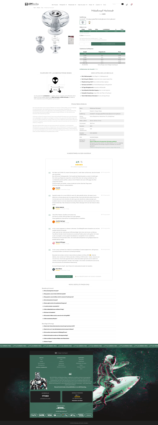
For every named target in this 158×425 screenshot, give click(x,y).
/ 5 (77, 396)
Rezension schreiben (64, 276)
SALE (104, 4)
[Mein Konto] (127, 5)
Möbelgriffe (62, 4)
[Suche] (122, 4)
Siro (42, 7)
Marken (90, 4)
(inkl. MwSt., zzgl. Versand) (84, 32)
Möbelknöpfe (71, 4)
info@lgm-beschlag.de (112, 64)
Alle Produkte (55, 4)
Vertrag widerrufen (41, 367)
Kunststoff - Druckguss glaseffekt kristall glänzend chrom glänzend (97, 19)
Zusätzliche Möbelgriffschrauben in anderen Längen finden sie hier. (105, 147)
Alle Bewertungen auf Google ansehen (89, 276)
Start (35, 7)
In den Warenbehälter (108, 43)
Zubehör (98, 4)
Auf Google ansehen (106, 172)
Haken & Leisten (82, 4)
